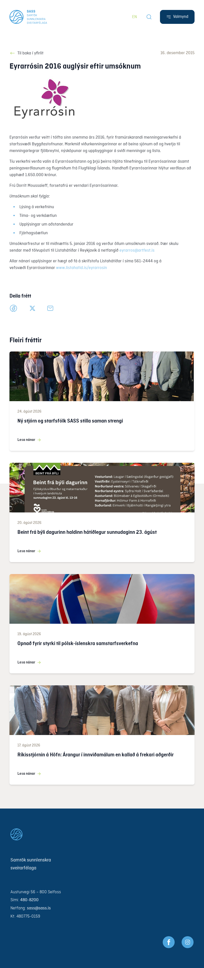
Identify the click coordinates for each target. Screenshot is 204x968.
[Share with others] (50, 308)
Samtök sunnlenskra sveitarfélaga (30, 864)
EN (134, 17)
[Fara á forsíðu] (102, 834)
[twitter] (32, 308)
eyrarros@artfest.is (136, 250)
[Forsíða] (28, 17)
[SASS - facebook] (169, 942)
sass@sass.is (39, 908)
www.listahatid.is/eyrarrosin (81, 268)
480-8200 (29, 900)
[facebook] (13, 308)
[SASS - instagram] (188, 942)
